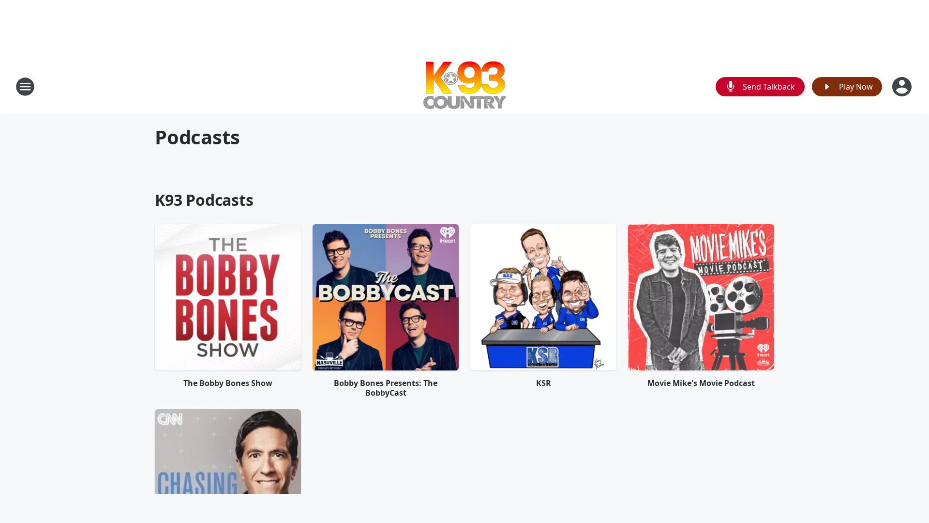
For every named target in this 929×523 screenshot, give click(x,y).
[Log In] (903, 86)
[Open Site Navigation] (25, 86)
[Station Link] (465, 86)
